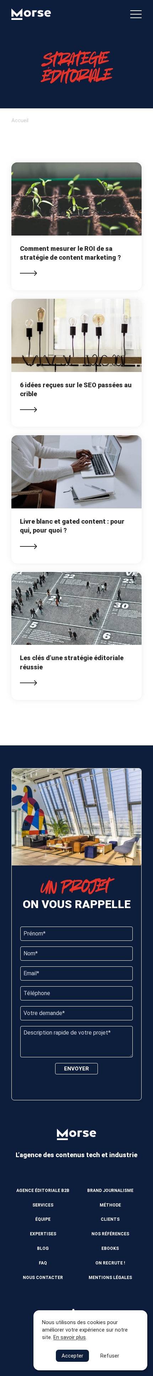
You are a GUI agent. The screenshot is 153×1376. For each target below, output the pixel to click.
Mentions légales (110, 1277)
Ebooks (110, 1248)
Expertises (43, 1233)
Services (42, 1205)
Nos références (110, 1233)
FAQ (43, 1263)
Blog (43, 1248)
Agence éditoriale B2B (42, 1190)
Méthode (110, 1205)
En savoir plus (69, 1337)
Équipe (43, 1219)
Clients (110, 1219)
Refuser (109, 1356)
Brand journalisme (110, 1190)
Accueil (19, 120)
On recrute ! (110, 1263)
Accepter (72, 1356)
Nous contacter (43, 1277)
